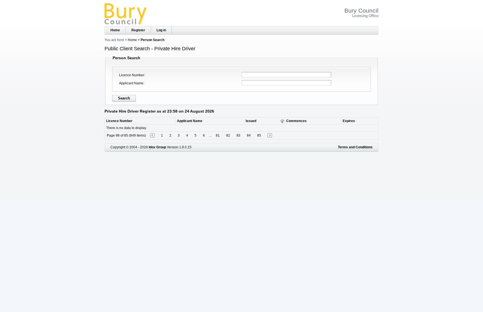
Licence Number (131, 75)
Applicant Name (131, 83)
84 (249, 135)
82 (228, 135)
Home (115, 30)
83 (238, 135)
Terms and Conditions (355, 147)
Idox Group (157, 147)
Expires (349, 121)
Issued (251, 121)
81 (218, 135)
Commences (296, 121)
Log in (161, 30)
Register (138, 30)
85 (259, 135)
